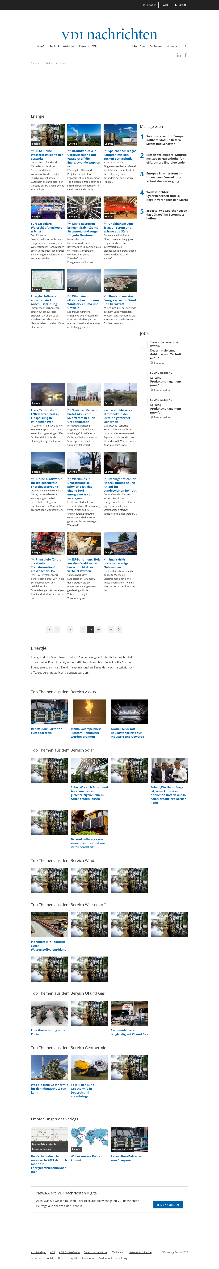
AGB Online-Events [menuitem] (69, 1252)
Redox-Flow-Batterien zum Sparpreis (46, 731)
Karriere (84, 46)
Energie (63, 63)
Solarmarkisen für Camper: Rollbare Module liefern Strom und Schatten (165, 140)
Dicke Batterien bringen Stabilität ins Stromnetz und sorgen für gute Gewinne (83, 229)
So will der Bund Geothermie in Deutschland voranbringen (82, 1090)
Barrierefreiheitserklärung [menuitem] (112, 1258)
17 (82, 629)
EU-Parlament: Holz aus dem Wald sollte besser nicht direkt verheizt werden (83, 565)
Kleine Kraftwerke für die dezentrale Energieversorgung (46, 483)
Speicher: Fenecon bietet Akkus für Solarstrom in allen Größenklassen (82, 416)
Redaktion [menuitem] (36, 1258)
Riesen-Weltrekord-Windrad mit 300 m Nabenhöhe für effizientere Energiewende (166, 158)
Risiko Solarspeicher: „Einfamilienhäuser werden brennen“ (86, 733)
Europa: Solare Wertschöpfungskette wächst (46, 227)
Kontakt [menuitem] (50, 1258)
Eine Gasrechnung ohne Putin (48, 1032)
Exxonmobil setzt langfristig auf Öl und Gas (129, 1032)
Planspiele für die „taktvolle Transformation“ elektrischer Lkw (46, 565)
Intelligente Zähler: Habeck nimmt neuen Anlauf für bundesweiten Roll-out (120, 484)
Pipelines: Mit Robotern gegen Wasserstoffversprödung (48, 945)
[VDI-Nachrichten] (109, 34)
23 (111, 629)
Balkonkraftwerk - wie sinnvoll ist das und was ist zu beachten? (88, 843)
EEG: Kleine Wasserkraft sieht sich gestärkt (47, 154)
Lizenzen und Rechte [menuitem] (140, 1252)
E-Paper (151, 4)
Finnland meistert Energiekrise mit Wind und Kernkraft (120, 300)
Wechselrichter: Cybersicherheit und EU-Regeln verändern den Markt (167, 196)
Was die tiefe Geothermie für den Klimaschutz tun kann (49, 1088)
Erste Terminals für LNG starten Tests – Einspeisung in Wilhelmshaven (45, 416)
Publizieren (157, 46)
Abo (165, 4)
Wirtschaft (69, 46)
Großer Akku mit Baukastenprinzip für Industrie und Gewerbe (127, 733)
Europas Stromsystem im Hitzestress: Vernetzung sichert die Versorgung (164, 177)
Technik (55, 46)
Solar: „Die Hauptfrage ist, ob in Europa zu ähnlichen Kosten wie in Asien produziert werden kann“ (168, 795)
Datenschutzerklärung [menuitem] (96, 1252)
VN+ (94, 46)
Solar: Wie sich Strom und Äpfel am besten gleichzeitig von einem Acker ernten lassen (89, 793)
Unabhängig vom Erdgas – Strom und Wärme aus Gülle (118, 227)
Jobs (134, 46)
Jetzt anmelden (168, 1205)
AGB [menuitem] (52, 1252)
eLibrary (172, 46)
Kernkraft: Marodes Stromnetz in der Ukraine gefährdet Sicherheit (118, 416)
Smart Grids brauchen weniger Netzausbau (117, 563)
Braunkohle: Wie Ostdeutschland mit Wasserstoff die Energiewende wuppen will (83, 158)
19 (98, 629)
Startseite (35, 63)
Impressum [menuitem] (88, 1258)
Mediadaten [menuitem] (118, 1252)
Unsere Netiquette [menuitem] (68, 1258)
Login (182, 4)
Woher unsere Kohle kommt (85, 1158)
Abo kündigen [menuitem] (38, 1252)
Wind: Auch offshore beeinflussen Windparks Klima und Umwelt (83, 302)
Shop (143, 46)
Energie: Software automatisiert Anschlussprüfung (44, 300)
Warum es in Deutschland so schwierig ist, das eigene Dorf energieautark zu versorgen (79, 488)
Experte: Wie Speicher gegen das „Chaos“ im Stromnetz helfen (166, 214)
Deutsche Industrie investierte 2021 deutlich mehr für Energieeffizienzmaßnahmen (49, 1164)
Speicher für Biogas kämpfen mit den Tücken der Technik (120, 154)
